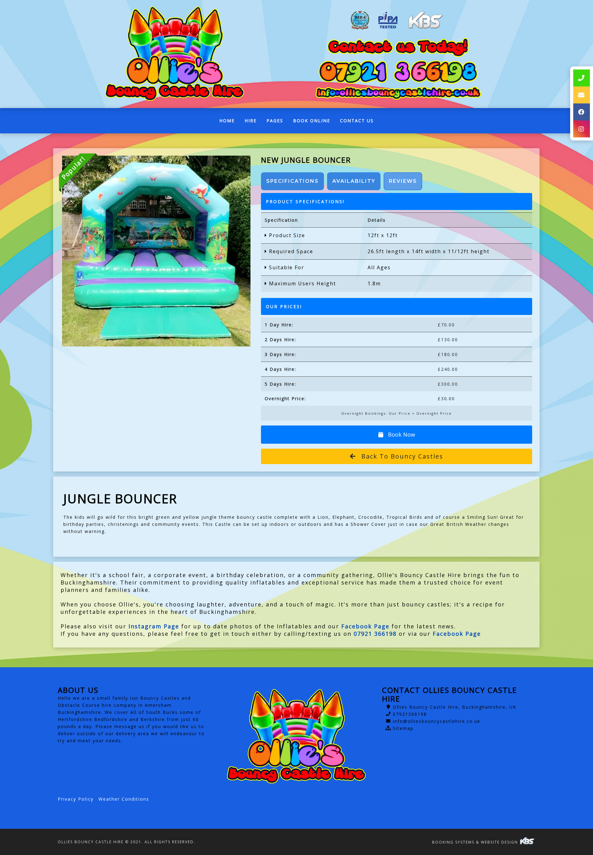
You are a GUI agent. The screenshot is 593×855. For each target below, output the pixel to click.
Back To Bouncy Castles (401, 456)
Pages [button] (275, 121)
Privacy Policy (76, 799)
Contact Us (357, 121)
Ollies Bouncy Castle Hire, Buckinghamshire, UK (454, 707)
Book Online (311, 121)
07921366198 (410, 714)
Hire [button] (251, 121)
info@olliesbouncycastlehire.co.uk (436, 721)
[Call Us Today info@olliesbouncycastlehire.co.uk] (398, 93)
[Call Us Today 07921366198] (398, 72)
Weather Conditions (124, 799)
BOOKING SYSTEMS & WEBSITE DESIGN (475, 842)
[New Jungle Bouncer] (156, 251)
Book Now (400, 434)
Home (229, 122)
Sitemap (403, 728)
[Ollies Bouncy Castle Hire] (175, 54)
